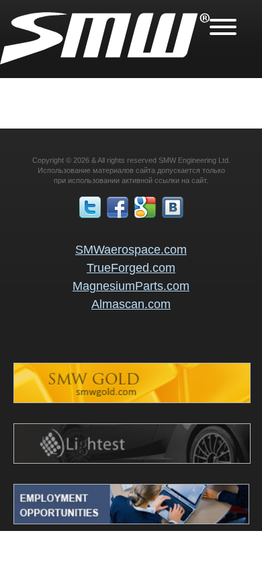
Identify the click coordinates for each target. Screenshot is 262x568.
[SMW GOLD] (132, 400)
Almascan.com (131, 304)
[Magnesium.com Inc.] (131, 521)
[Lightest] (132, 460)
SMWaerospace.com (131, 249)
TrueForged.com (131, 268)
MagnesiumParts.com (131, 286)
